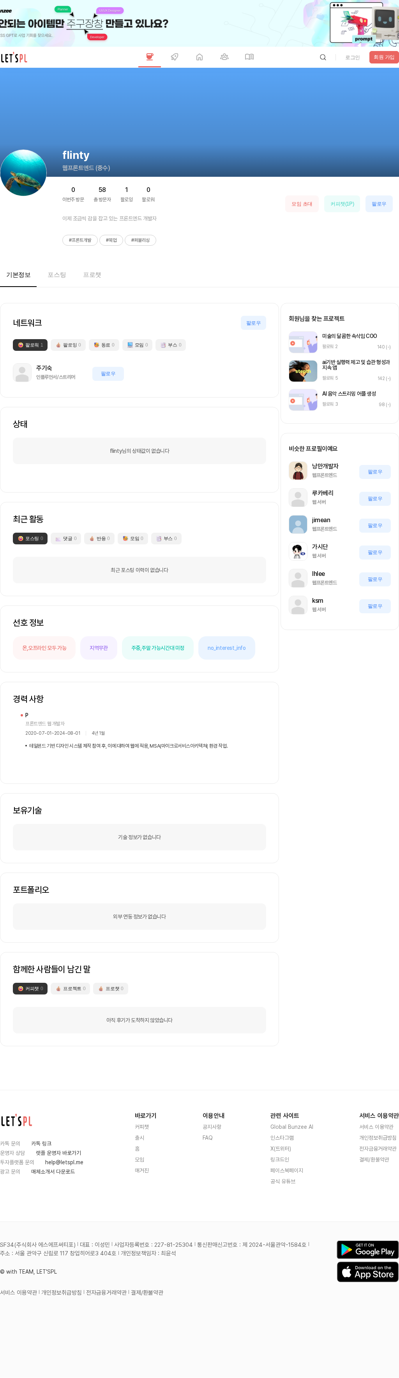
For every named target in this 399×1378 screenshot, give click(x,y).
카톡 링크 (41, 1143)
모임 (139, 1159)
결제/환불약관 (374, 1159)
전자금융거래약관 (378, 1149)
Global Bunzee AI (291, 1127)
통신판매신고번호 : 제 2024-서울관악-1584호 (252, 1244)
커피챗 (142, 1127)
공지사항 (212, 1127)
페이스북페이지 (286, 1170)
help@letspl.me (64, 1162)
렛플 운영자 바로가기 (58, 1153)
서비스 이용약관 (376, 1127)
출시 (139, 1138)
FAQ (208, 1138)
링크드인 (279, 1159)
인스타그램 (282, 1138)
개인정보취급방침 (378, 1138)
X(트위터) (280, 1149)
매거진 (142, 1170)
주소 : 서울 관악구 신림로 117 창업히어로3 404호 (58, 1253)
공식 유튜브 (282, 1181)
